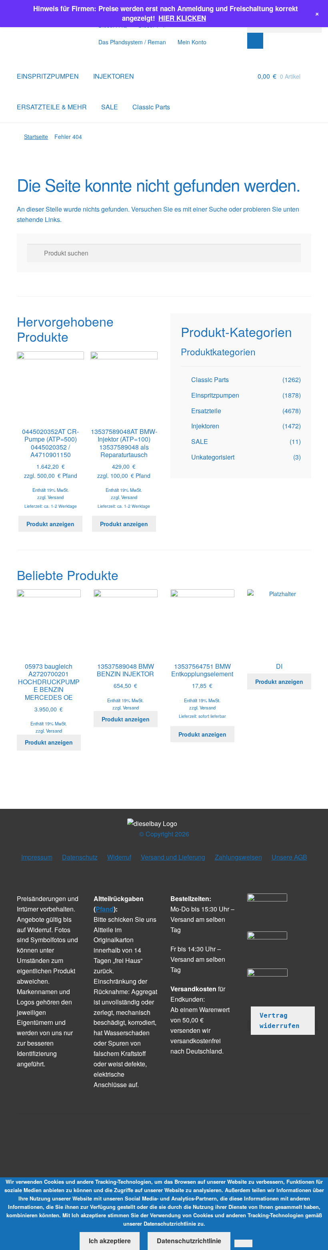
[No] (243, 1244)
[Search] (255, 41)
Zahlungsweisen (238, 857)
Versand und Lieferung (173, 857)
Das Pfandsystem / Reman (132, 42)
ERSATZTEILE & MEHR (52, 106)
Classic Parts (151, 106)
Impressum (36, 857)
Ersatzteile (206, 410)
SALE (109, 106)
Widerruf (119, 857)
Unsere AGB (289, 857)
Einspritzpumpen (215, 395)
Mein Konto (192, 42)
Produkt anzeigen (50, 524)
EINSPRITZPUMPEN (48, 76)
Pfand (105, 908)
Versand (56, 497)
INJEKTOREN (113, 76)
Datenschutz (80, 857)
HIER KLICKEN (182, 18)
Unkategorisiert (212, 457)
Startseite (36, 137)
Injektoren (205, 425)
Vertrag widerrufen (280, 1021)
